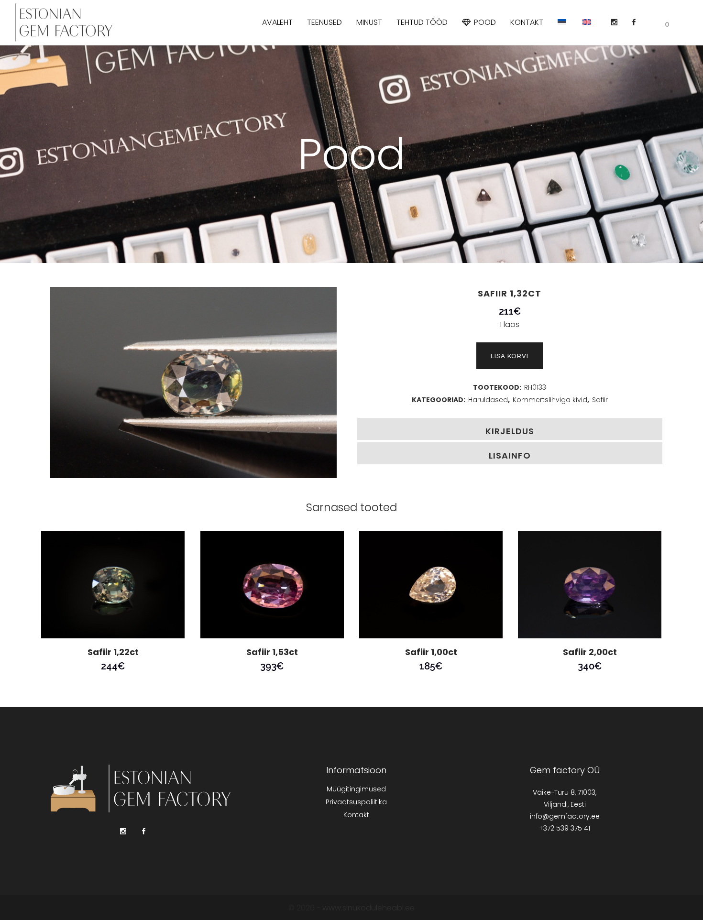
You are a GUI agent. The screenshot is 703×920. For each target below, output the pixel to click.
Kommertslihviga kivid (550, 400)
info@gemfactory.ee (565, 816)
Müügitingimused (356, 789)
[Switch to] (562, 22)
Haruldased (488, 400)
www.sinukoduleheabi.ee (368, 907)
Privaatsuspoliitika (356, 802)
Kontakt (356, 814)
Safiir (600, 400)
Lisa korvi (509, 356)
